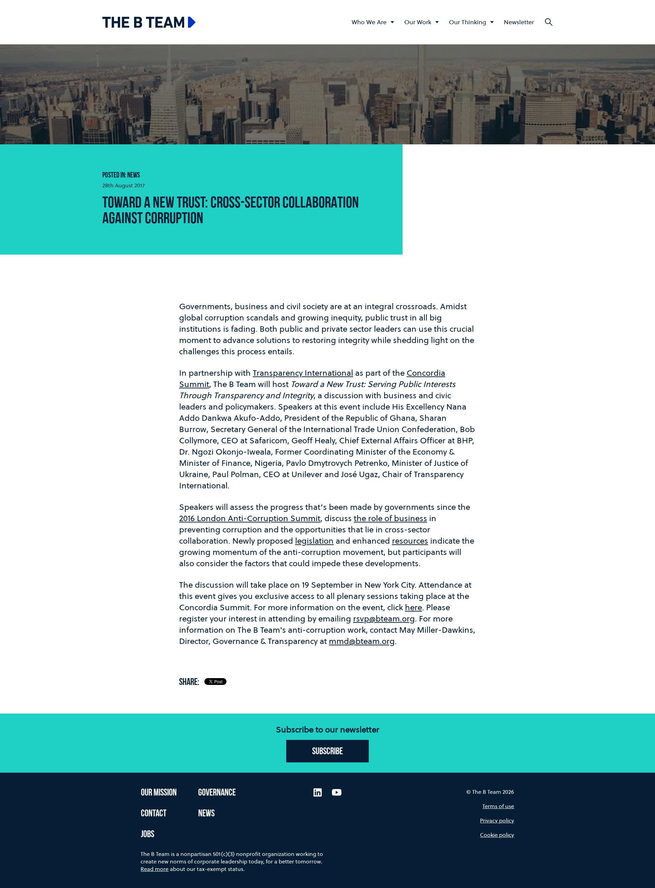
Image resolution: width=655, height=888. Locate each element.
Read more (155, 869)
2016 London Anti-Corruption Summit (249, 518)
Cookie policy (497, 835)
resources (410, 540)
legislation (314, 540)
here (413, 607)
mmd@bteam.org (362, 641)
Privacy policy (497, 820)
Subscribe (327, 752)
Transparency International (303, 372)
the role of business (390, 518)
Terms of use (498, 806)
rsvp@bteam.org (384, 618)
